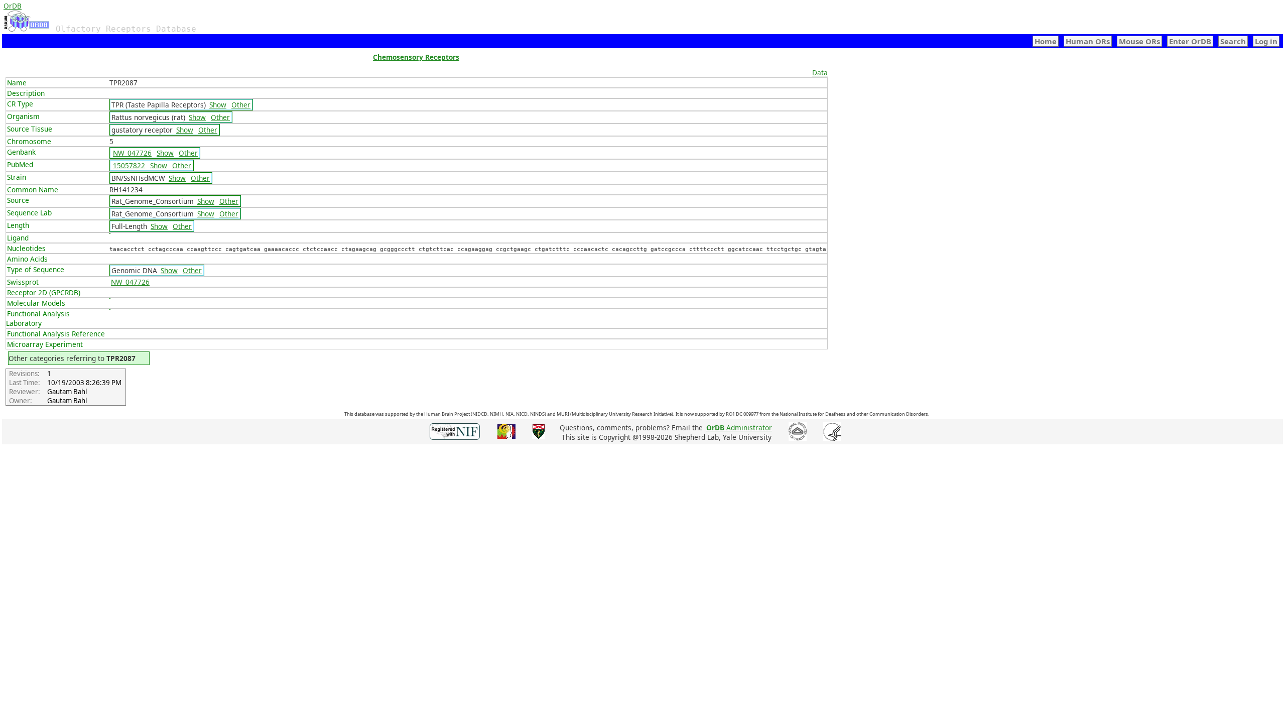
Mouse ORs (1139, 41)
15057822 (129, 165)
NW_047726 (132, 153)
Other (240, 104)
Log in (1266, 41)
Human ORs (1088, 41)
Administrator (739, 427)
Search (1233, 41)
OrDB (13, 6)
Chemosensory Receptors (416, 57)
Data (820, 72)
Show (217, 104)
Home (1046, 41)
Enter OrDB (1190, 41)
